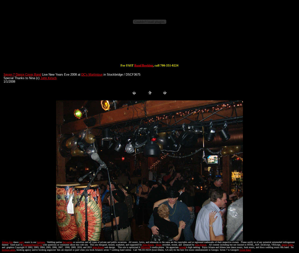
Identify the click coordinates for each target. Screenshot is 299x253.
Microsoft (145, 247)
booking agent (8, 250)
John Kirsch (48, 78)
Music (159, 244)
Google (182, 247)
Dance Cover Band (28, 74)
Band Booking (143, 65)
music (284, 244)
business (41, 242)
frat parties (67, 242)
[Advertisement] (149, 49)
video (290, 244)
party (21, 242)
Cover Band (245, 250)
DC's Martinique (92, 74)
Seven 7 (9, 74)
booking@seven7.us (32, 244)
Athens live (7, 242)
